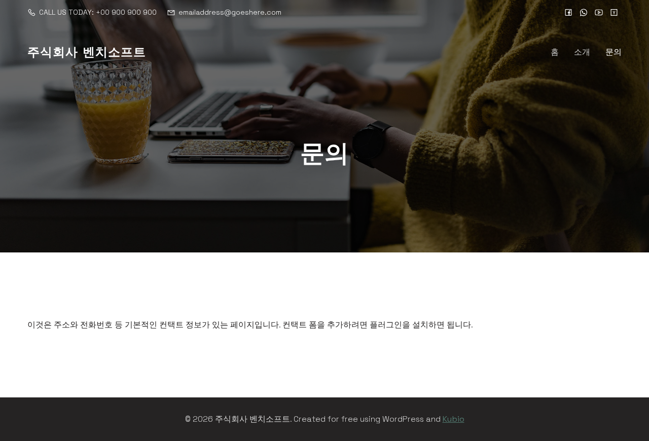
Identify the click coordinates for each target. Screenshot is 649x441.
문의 (613, 52)
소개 (582, 52)
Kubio (453, 419)
